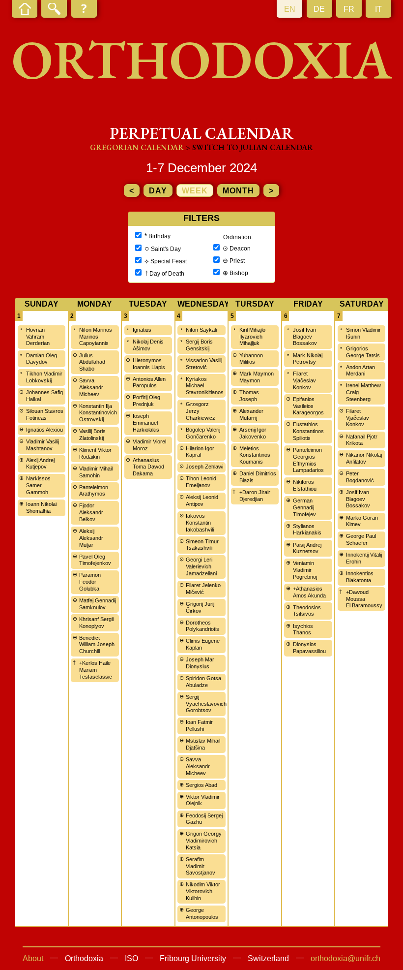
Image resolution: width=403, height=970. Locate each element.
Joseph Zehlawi (204, 466)
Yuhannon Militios (251, 358)
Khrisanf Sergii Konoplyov (96, 622)
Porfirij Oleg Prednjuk (146, 400)
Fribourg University (193, 958)
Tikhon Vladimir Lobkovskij (44, 377)
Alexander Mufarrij (251, 414)
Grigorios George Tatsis (363, 351)
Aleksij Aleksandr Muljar (91, 538)
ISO (131, 958)
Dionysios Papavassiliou (309, 647)
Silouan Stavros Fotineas (44, 414)
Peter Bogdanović (360, 476)
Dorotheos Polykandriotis (202, 626)
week (195, 191)
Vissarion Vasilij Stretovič (204, 363)
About (33, 958)
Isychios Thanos (303, 629)
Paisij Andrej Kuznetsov (307, 548)
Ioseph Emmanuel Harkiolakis (146, 423)
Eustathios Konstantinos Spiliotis (308, 431)
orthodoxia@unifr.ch (345, 958)
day (158, 191)
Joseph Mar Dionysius (200, 663)
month (238, 191)
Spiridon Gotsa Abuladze (203, 681)
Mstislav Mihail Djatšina (203, 744)
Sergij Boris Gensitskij (199, 345)
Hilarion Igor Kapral (200, 451)
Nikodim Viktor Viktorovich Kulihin (203, 891)
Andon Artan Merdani (360, 370)
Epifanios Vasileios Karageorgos (308, 406)
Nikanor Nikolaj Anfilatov (364, 458)
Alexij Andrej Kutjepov (40, 463)
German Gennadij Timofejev (304, 507)
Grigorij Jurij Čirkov (200, 607)
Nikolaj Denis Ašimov (148, 345)
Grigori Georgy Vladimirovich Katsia (204, 840)
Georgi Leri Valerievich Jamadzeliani (201, 566)
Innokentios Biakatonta (360, 576)
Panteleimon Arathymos (93, 490)
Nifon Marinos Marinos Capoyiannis (95, 336)
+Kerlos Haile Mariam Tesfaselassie (95, 670)
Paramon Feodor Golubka (90, 582)
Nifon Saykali (201, 330)
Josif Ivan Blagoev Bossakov (305, 336)
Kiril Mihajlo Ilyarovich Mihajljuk (252, 336)
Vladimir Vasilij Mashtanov (42, 444)
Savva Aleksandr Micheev (91, 387)
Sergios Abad (201, 785)
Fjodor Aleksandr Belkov (91, 512)
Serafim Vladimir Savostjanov (200, 866)
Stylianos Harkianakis (307, 529)
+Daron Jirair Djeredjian (254, 495)
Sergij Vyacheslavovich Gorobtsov (206, 704)
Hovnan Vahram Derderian (38, 336)
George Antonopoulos (202, 913)
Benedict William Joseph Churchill (97, 645)
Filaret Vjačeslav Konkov (304, 380)
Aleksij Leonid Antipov (202, 500)
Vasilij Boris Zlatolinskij (92, 434)
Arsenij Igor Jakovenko (252, 433)
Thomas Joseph (249, 395)
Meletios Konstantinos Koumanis (254, 455)
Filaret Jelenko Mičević (203, 588)
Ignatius (142, 330)
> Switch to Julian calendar (249, 147)
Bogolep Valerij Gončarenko (203, 433)
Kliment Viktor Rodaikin (95, 453)
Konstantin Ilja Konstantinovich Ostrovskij (98, 413)
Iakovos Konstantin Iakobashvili (200, 522)
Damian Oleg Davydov (41, 358)
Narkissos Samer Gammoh (38, 485)
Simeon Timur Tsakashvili (202, 544)
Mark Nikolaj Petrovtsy (307, 358)
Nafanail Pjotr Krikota (361, 440)
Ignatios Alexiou (44, 430)
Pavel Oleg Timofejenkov (95, 560)
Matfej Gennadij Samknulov (97, 603)
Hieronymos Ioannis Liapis (149, 363)
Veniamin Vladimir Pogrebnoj (305, 570)
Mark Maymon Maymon (256, 377)
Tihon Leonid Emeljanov (201, 481)
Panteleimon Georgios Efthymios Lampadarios (308, 460)
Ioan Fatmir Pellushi (199, 725)
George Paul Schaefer (361, 539)
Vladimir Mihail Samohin (96, 472)
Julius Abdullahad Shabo (92, 362)
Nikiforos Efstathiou (305, 485)
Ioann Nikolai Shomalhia (41, 507)
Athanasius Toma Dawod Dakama (148, 467)
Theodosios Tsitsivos (307, 610)
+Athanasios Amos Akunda (309, 592)
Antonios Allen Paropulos (149, 382)
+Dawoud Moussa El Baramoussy (364, 599)
